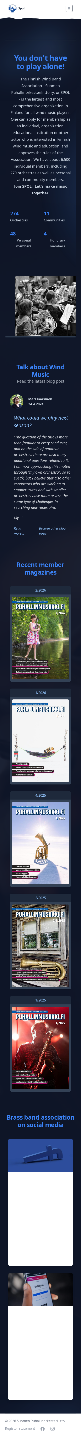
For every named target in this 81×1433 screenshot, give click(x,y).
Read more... (19, 531)
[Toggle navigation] (69, 8)
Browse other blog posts (52, 531)
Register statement (20, 1428)
